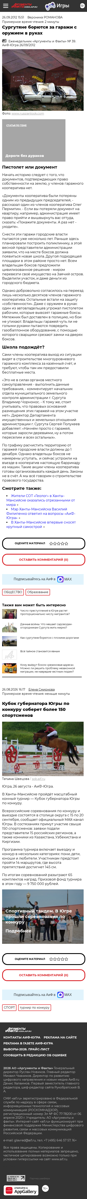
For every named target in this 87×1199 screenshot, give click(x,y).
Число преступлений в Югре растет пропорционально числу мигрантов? (45, 612)
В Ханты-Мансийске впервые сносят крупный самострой (41, 524)
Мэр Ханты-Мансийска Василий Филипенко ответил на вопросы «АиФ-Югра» (40, 513)
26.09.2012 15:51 (13, 17)
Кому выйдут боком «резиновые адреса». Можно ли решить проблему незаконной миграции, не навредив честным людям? (47, 668)
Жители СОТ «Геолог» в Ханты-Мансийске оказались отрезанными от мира (40, 500)
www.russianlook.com (28, 113)
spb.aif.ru (38, 779)
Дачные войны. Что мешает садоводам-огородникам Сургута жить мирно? (46, 626)
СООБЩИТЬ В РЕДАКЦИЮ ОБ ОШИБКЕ (35, 1055)
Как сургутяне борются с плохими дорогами (49, 637)
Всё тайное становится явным (40, 651)
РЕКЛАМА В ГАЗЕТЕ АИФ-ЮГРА (28, 1043)
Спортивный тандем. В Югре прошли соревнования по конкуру (38, 916)
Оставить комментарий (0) (43, 560)
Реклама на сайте (60, 1037)
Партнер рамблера (40, 1178)
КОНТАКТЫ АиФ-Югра (21, 1037)
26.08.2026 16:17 (13, 689)
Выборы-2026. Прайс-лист (26, 1049)
